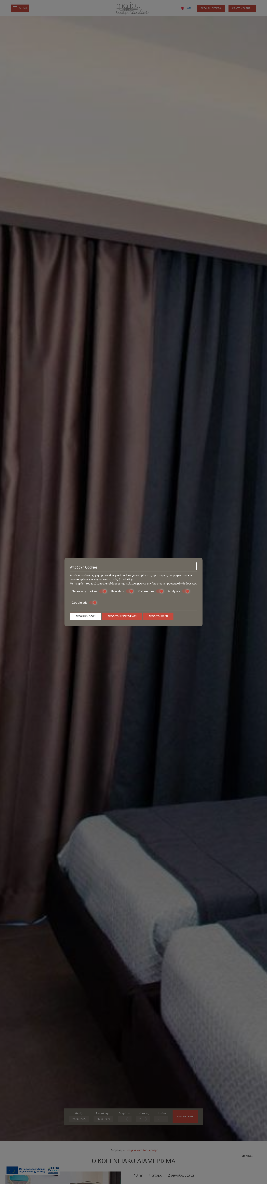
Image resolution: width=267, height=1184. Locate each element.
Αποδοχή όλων (158, 616)
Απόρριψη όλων (86, 616)
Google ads (80, 602)
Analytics (174, 591)
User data (117, 591)
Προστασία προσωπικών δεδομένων (173, 583)
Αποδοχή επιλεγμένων (122, 616)
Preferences (146, 591)
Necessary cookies (85, 591)
